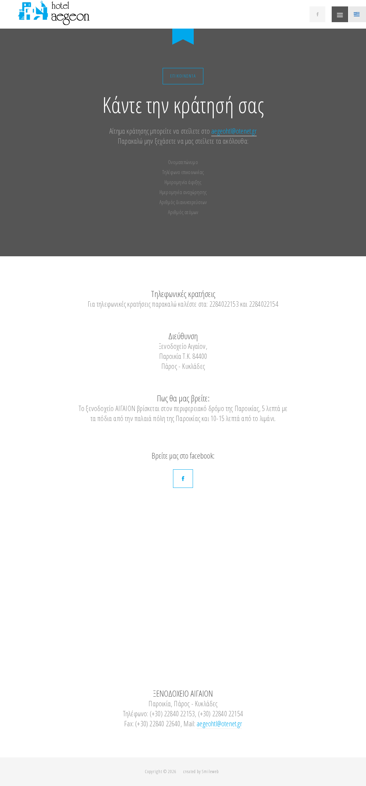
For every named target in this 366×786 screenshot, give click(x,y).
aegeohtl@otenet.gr (234, 131)
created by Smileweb (201, 771)
